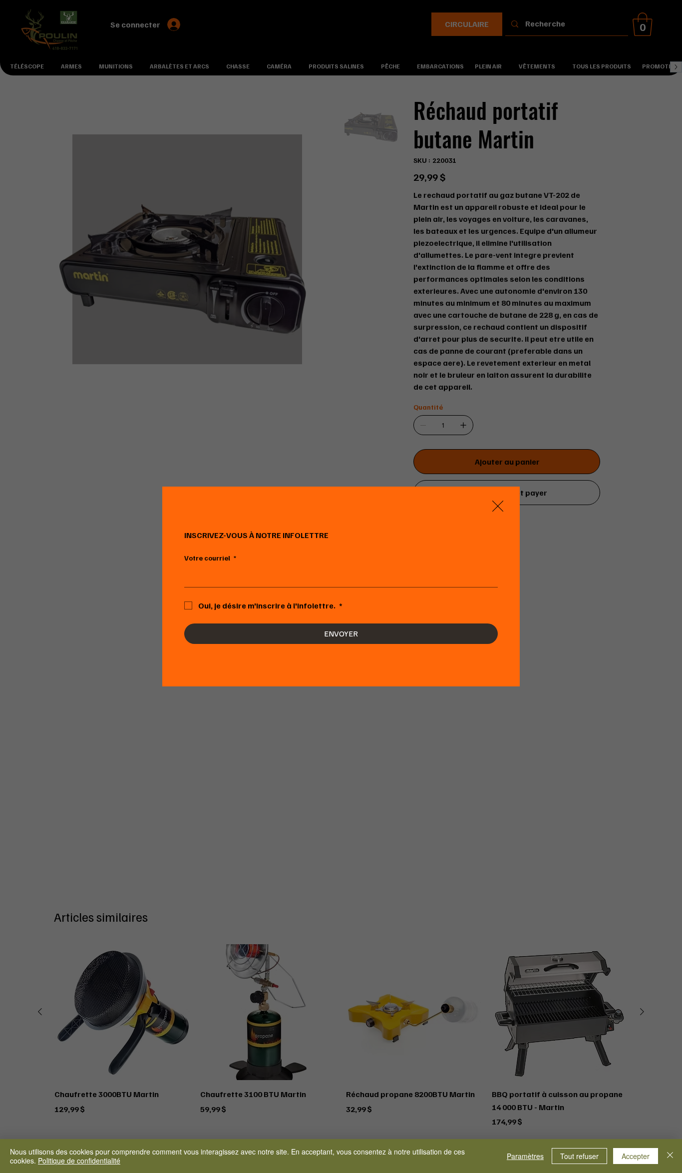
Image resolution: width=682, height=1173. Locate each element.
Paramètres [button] (525, 1156)
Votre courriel (210, 558)
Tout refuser (579, 1156)
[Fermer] (670, 1156)
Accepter (636, 1156)
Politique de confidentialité (79, 1161)
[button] (497, 507)
